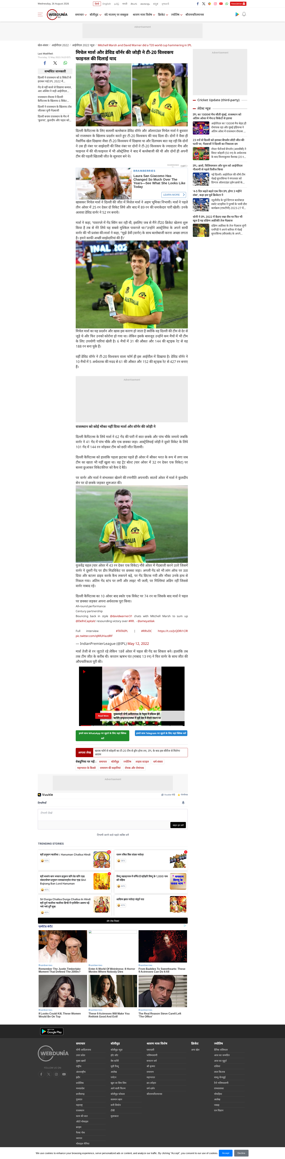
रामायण (150, 1071)
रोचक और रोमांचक (134, 768)
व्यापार (79, 1138)
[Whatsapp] (226, 3)
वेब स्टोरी (115, 1060)
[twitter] (203, 3)
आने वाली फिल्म (118, 1088)
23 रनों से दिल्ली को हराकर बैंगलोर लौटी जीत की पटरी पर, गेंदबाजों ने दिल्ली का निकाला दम (218, 142)
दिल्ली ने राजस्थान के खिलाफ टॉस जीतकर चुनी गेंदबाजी (55, 108)
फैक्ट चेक (80, 1132)
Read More (103, 715)
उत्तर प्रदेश (80, 1055)
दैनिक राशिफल (221, 1049)
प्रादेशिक (80, 1082)
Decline (241, 1153)
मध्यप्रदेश (80, 1088)
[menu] (41, 14)
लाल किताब (219, 1071)
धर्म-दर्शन (151, 1088)
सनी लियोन (116, 1105)
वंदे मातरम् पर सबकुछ (116, 14)
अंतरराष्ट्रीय (81, 1071)
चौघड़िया (218, 1093)
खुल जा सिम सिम (118, 1082)
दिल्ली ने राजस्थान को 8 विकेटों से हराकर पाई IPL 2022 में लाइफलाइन (54, 79)
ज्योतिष (175, 14)
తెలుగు (134, 3)
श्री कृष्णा (151, 1066)
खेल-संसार (43, 45)
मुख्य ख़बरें (81, 1060)
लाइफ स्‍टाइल (142, 761)
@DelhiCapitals (85, 621)
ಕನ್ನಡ (155, 3)
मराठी (124, 3)
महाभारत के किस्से (86, 768)
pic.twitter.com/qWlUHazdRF (94, 636)
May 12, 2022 (138, 643)
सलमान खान (116, 1099)
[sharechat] (209, 3)
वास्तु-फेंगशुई (219, 1077)
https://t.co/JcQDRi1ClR (173, 631)
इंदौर (78, 1077)
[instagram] (215, 3)
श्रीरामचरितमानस (194, 14)
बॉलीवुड (94, 14)
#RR (131, 621)
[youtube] (221, 3)
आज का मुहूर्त (220, 1060)
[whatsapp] (65, 63)
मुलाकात (115, 1116)
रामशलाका (219, 1088)
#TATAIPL (122, 631)
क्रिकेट (161, 14)
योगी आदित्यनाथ (83, 1049)
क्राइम (78, 1127)
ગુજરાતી (165, 3)
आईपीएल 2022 (60, 45)
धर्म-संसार (158, 761)
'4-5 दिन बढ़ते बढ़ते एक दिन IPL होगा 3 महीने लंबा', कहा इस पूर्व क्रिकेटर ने (217, 193)
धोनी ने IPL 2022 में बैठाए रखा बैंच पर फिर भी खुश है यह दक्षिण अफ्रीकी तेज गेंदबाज (217, 218)
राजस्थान (80, 1110)
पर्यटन (113, 1077)
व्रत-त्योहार (151, 1082)
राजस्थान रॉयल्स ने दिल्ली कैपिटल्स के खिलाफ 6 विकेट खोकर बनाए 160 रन (52, 98)
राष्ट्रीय (78, 1066)
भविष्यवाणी (152, 1055)
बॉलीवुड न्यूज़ (116, 1049)
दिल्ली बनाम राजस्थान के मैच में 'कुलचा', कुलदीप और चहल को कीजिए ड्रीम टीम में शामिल (53, 118)
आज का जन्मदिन (222, 1055)
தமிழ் (116, 3)
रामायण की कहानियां (110, 768)
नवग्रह (216, 1105)
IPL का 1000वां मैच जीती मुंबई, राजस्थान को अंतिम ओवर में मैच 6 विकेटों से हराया (217, 116)
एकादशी (150, 1049)
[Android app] (51, 1031)
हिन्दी (97, 3)
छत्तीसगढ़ (80, 1093)
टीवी (113, 1110)
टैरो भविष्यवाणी (221, 1082)
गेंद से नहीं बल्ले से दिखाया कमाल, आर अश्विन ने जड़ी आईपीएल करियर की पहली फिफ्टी (55, 89)
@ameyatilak (146, 621)
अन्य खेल (195, 1049)
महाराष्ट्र (79, 1105)
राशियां (217, 1066)
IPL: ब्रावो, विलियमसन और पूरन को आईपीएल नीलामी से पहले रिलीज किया (217, 167)
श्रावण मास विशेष (142, 14)
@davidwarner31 (121, 616)
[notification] (244, 14)
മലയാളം (145, 3)
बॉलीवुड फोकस (118, 1093)
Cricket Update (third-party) (218, 100)
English (107, 3)
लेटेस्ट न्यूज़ (204, 108)
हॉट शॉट (114, 1055)
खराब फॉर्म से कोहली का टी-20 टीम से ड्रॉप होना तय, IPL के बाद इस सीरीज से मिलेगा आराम (137, 752)
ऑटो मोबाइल (82, 1121)
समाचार (79, 14)
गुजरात (79, 1099)
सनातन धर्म (152, 1060)
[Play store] (237, 14)
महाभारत (151, 1077)
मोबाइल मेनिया (82, 1143)
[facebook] (197, 3)
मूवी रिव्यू (115, 1066)
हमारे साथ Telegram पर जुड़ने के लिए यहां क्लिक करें (161, 733)
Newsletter (236, 3)
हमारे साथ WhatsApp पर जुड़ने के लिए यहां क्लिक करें (102, 736)
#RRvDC (146, 631)
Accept (225, 1153)
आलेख (114, 1071)
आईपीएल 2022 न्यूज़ (83, 45)
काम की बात (82, 1116)
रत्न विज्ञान (218, 1110)
